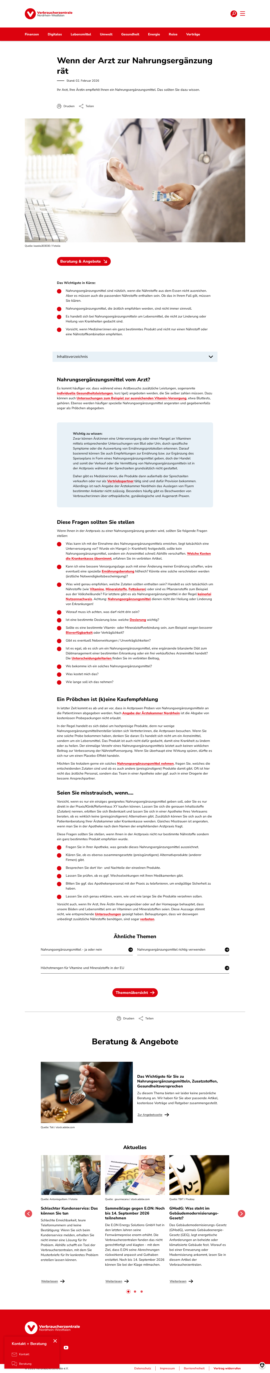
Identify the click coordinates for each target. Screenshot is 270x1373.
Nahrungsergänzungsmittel (129, 599)
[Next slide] (241, 1213)
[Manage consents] (262, 1365)
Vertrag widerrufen (227, 1368)
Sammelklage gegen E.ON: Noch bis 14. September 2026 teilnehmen (135, 1213)
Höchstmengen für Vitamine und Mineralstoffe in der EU (82, 968)
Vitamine (97, 589)
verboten (147, 919)
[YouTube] (66, 1347)
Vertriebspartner (120, 481)
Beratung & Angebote (80, 261)
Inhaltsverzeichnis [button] (72, 356)
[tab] (128, 1291)
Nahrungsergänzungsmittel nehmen (145, 763)
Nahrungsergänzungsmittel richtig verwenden (171, 949)
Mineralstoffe (116, 589)
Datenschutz (142, 1368)
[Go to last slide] (28, 1213)
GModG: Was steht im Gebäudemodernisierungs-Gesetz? (194, 1213)
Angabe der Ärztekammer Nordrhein (151, 713)
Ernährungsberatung (118, 571)
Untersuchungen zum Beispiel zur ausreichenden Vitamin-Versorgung (131, 398)
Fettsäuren (137, 589)
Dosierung (138, 620)
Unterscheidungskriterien (92, 658)
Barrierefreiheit (194, 1368)
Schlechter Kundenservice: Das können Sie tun (69, 1211)
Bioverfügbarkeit (79, 632)
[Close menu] (55, 1341)
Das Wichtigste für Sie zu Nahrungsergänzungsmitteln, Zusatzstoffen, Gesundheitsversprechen (177, 1081)
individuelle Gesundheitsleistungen (85, 393)
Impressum (167, 1368)
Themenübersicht (132, 992)
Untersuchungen (108, 914)
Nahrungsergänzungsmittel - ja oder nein (71, 949)
